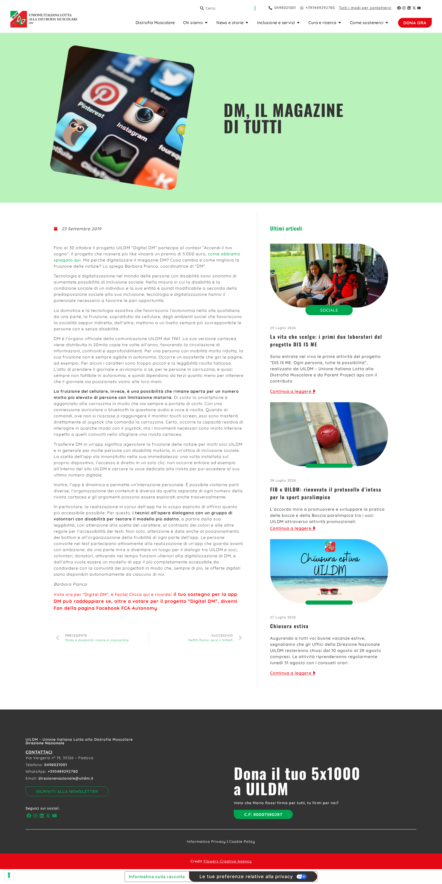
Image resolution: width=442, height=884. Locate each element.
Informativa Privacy (206, 841)
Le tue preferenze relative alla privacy (246, 876)
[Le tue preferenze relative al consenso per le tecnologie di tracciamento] (9, 875)
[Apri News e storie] (247, 22)
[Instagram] (404, 7)
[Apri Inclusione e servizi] (298, 22)
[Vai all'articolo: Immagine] (329, 276)
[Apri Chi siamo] (206, 22)
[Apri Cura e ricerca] (340, 22)
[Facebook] (399, 7)
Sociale (329, 310)
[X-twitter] (414, 7)
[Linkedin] (409, 7)
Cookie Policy (242, 841)
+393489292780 (63, 771)
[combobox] (227, 8)
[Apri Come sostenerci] (387, 22)
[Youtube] (419, 7)
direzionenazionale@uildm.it (66, 778)
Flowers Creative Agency (228, 861)
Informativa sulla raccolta (157, 876)
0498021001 (55, 764)
